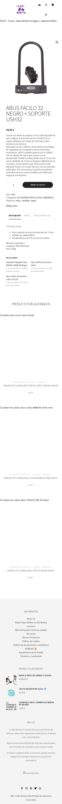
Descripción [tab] (15, 215)
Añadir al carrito (38, 185)
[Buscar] (46, 5)
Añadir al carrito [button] (30, 345)
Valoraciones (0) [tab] (42, 215)
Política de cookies (31, 641)
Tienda (11, 20)
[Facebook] (22, 788)
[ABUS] (11, 205)
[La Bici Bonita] (21, 9)
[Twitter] (35, 788)
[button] (57, 42)
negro (33, 200)
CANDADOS (48, 197)
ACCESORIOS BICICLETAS (29, 197)
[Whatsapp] (40, 788)
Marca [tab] (27, 215)
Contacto (31, 626)
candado (26, 200)
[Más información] (52, 5)
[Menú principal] (46, 15)
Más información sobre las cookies (31, 630)
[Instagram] (26, 788)
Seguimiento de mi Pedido (31, 652)
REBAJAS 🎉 (31, 648)
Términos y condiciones (31, 656)
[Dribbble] (31, 788)
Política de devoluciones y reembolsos (31, 645)
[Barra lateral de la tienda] (39, 5)
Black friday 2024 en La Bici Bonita (31, 622)
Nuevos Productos (31, 637)
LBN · (13, 796)
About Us (31, 618)
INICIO (3, 20)
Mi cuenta (31, 633)
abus (18, 200)
